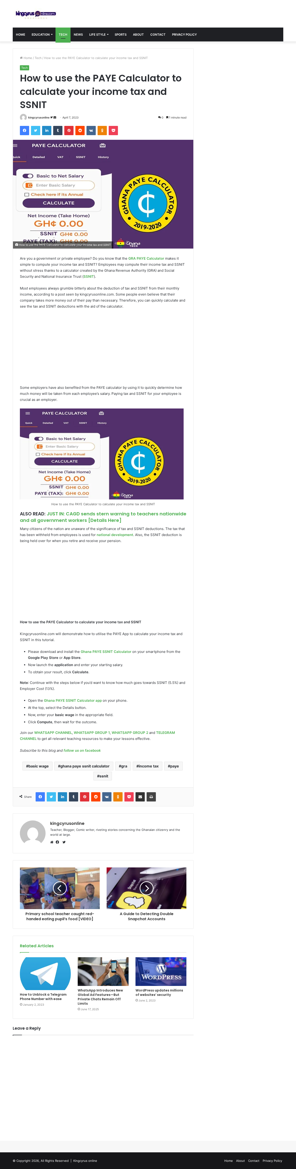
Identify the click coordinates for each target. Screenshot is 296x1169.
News (78, 34)
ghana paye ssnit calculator (85, 766)
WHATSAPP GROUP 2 (130, 732)
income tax (149, 766)
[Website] (53, 842)
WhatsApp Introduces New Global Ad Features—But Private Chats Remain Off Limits (100, 997)
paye (174, 766)
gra (124, 766)
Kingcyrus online (85, 1161)
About (138, 34)
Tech (63, 34)
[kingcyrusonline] (36, 14)
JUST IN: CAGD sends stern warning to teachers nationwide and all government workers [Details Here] (103, 517)
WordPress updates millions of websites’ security (159, 992)
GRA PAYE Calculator (146, 258)
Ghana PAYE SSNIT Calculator (106, 651)
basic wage (38, 766)
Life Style (97, 34)
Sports (120, 34)
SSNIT (88, 276)
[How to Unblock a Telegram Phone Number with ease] (45, 973)
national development (115, 535)
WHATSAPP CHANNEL (53, 732)
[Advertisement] (103, 347)
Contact (158, 34)
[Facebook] (58, 842)
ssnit (103, 776)
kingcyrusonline (38, 117)
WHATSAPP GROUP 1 (92, 732)
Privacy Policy (184, 34)
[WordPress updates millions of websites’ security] (161, 971)
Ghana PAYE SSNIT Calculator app (73, 700)
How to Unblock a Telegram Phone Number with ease (43, 996)
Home (20, 34)
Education (41, 34)
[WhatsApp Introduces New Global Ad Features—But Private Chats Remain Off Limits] (103, 971)
